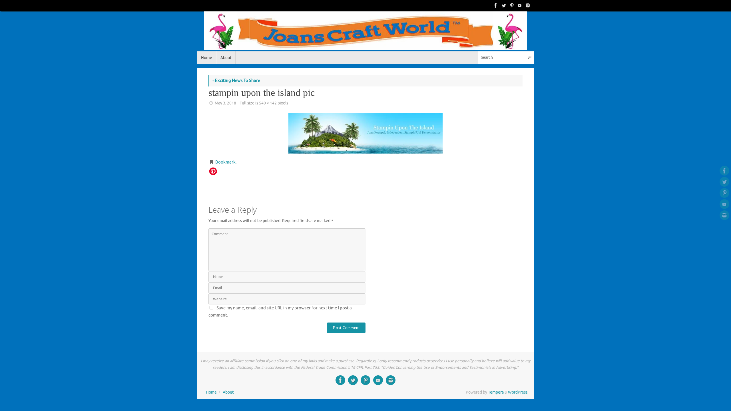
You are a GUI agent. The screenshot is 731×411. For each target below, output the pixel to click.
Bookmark (225, 162)
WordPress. (518, 392)
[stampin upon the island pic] (365, 133)
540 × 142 (268, 103)
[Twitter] (503, 5)
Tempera (496, 392)
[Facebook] (495, 5)
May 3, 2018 (225, 103)
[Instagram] (527, 5)
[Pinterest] (511, 5)
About (228, 392)
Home (211, 392)
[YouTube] (519, 5)
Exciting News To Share (236, 80)
